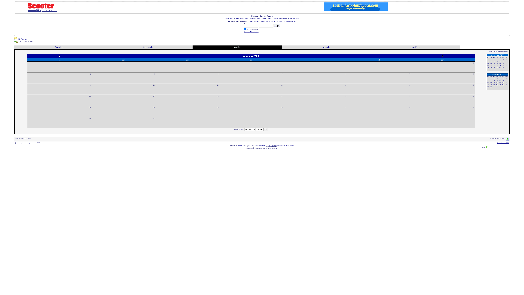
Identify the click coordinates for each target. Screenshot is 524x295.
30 (90, 118)
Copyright (271, 145)
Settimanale (148, 47)
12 (281, 85)
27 (345, 107)
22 (473, 96)
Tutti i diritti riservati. (260, 145)
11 (217, 85)
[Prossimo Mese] (442, 56)
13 (345, 85)
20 (345, 96)
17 (154, 96)
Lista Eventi (415, 47)
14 (409, 85)
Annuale (326, 47)
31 (154, 118)
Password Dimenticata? (251, 32)
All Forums (22, 39)
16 (90, 96)
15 (473, 85)
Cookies (291, 145)
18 (217, 96)
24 (154, 107)
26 (281, 107)
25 (217, 107)
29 (473, 107)
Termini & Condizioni (281, 145)
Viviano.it (241, 145)
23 (90, 107)
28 (409, 107)
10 (154, 85)
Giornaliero (59, 47)
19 (281, 96)
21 (409, 96)
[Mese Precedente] (59, 56)
